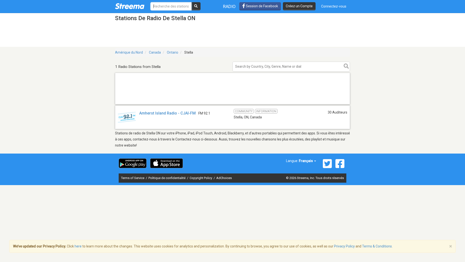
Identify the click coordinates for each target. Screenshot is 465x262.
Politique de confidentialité (167, 178)
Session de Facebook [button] (261, 6)
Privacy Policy (344, 246)
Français (306, 161)
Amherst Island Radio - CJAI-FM (167, 113)
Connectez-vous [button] (333, 6)
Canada (155, 52)
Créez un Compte (299, 6)
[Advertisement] (232, 103)
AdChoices (224, 178)
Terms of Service (133, 178)
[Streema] (129, 6)
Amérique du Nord (129, 52)
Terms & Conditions (377, 246)
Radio (229, 6)
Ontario (172, 52)
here (78, 246)
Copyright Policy (201, 178)
